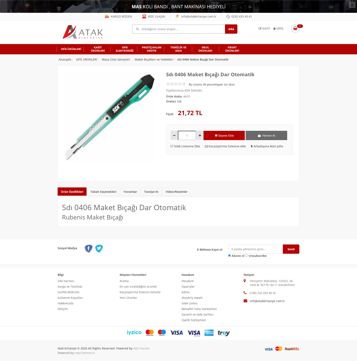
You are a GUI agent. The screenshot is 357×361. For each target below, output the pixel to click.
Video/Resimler (176, 192)
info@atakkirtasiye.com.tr (198, 16)
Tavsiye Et (151, 192)
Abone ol (238, 256)
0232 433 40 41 (241, 16)
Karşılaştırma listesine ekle (227, 146)
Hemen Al (268, 135)
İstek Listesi (190, 303)
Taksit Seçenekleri (103, 192)
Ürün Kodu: (174, 96)
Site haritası (66, 281)
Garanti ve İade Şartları (198, 314)
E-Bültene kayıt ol (209, 249)
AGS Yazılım (141, 348)
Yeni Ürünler (128, 298)
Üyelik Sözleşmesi (194, 320)
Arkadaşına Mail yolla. (268, 146)
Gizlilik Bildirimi (68, 292)
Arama (124, 281)
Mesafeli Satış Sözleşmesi (199, 309)
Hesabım (188, 281)
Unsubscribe (258, 256)
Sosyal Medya (67, 248)
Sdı (179, 101)
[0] (295, 28)
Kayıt (266, 28)
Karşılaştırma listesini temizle (140, 292)
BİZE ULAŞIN (156, 16)
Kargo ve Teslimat (70, 286)
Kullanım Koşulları (70, 298)
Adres (186, 292)
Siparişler (188, 286)
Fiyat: (170, 114)
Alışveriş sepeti (192, 298)
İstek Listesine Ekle (186, 146)
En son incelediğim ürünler (138, 286)
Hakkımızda (66, 303)
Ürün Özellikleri (72, 192)
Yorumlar (130, 192)
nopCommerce (85, 353)
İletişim (63, 309)
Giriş (279, 28)
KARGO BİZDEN (121, 16)
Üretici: (171, 101)
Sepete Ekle (225, 135)
